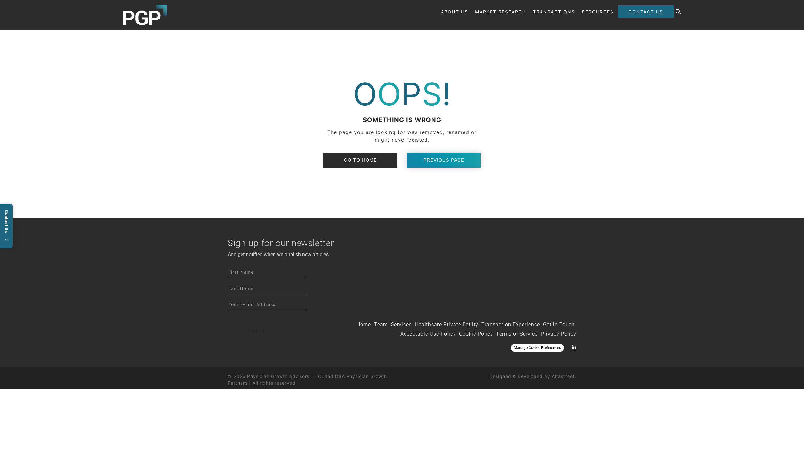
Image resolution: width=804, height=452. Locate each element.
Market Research (500, 11)
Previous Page (443, 160)
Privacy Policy (558, 334)
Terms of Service (517, 334)
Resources (598, 11)
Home (363, 324)
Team (381, 324)
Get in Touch (559, 324)
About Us (454, 11)
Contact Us (645, 11)
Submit (256, 331)
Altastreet (563, 376)
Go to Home (360, 160)
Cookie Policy (476, 334)
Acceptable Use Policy (428, 334)
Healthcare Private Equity (446, 324)
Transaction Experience (510, 324)
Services (401, 324)
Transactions (554, 11)
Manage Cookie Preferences (537, 348)
